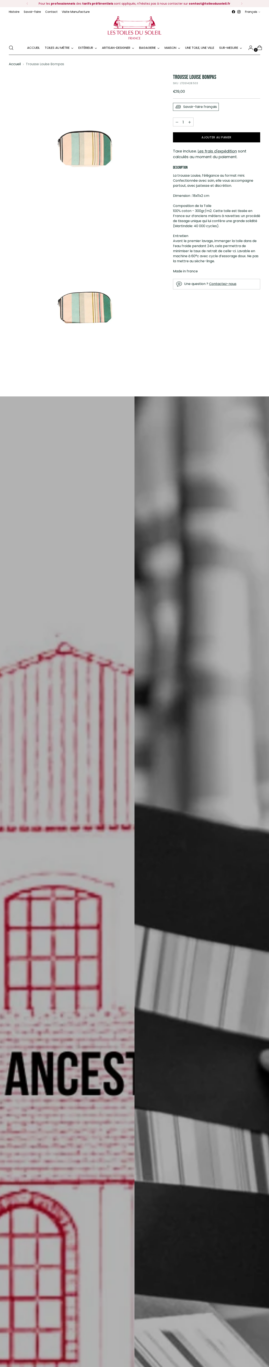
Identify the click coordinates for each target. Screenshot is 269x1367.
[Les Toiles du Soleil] (134, 28)
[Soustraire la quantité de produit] (189, 122)
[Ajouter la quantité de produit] (177, 122)
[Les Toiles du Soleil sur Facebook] (233, 12)
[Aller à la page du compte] (249, 48)
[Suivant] (241, 3)
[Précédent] (27, 3)
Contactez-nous (222, 284)
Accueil (15, 64)
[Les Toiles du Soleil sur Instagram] (239, 12)
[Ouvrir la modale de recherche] (11, 48)
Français (251, 12)
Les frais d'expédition (217, 151)
